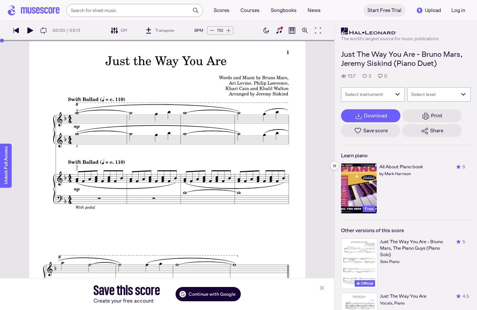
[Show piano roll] (292, 30)
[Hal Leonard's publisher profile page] (390, 31)
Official (366, 283)
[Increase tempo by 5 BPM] (228, 30)
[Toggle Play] (30, 30)
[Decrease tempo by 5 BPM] (212, 30)
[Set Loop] (43, 30)
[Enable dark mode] (266, 30)
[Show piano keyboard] (279, 30)
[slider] (2, 40)
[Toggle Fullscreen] (318, 30)
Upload (433, 10)
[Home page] (34, 10)
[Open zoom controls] (305, 30)
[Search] (196, 10)
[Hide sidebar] (334, 166)
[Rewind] (16, 30)
